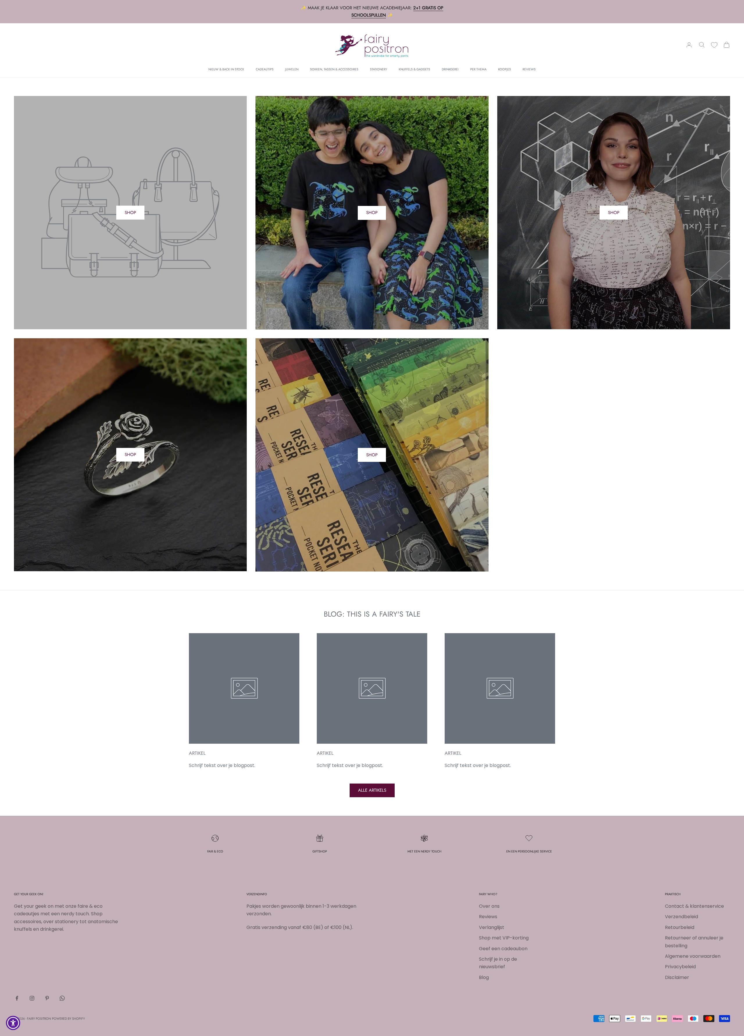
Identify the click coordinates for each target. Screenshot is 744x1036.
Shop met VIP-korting (504, 937)
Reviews (529, 69)
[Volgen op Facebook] (17, 998)
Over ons (489, 906)
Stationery (378, 69)
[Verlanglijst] (714, 45)
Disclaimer (677, 977)
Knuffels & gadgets (414, 69)
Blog (484, 977)
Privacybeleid (680, 966)
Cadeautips (264, 69)
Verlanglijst (491, 927)
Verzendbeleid (681, 916)
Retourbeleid (679, 927)
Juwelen (291, 69)
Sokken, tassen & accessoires (334, 69)
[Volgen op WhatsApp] (62, 998)
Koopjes (504, 69)
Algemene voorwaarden (692, 956)
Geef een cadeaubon (503, 948)
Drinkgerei (450, 69)
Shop (372, 212)
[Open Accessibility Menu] (13, 1023)
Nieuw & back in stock (226, 69)
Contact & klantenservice (694, 906)
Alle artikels (372, 790)
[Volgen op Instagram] (32, 998)
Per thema (478, 69)
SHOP (130, 212)
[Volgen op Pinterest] (47, 998)
